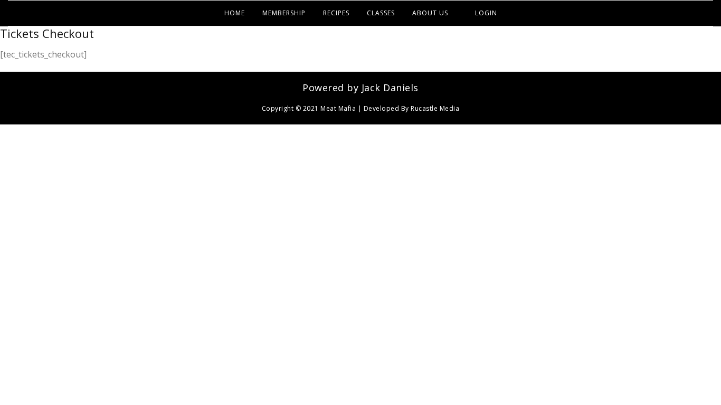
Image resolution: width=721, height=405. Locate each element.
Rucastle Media (435, 108)
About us (430, 12)
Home (234, 12)
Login (486, 12)
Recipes (336, 12)
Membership (284, 12)
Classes (381, 12)
